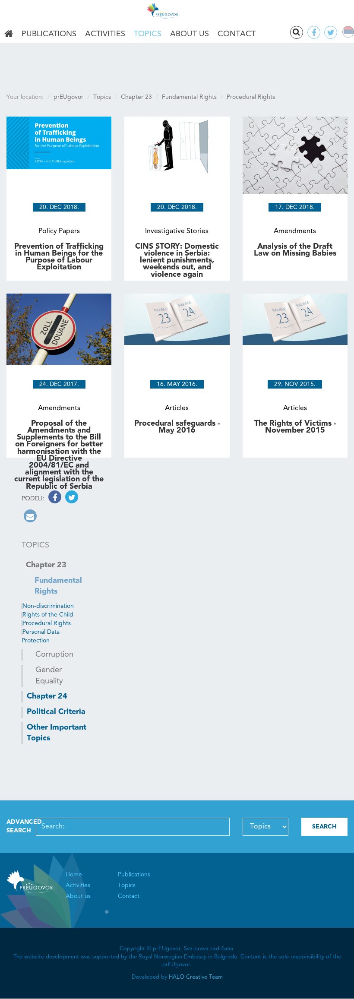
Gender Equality (49, 675)
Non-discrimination (48, 606)
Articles (177, 408)
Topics (147, 34)
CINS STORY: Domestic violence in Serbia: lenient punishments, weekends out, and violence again (177, 260)
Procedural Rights (46, 623)
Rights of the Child (47, 615)
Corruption (54, 654)
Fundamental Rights (189, 97)
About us (189, 34)
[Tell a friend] (29, 518)
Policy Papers (59, 231)
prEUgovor (68, 97)
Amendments (295, 231)
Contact (237, 34)
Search (296, 32)
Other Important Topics (56, 733)
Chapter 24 (47, 696)
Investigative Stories (177, 231)
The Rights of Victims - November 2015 (295, 427)
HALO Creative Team (196, 977)
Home (8, 34)
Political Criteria (56, 712)
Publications (49, 34)
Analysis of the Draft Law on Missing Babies (295, 250)
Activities (105, 34)
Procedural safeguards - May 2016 (177, 427)
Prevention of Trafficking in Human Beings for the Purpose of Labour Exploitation (59, 257)
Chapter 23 (136, 97)
